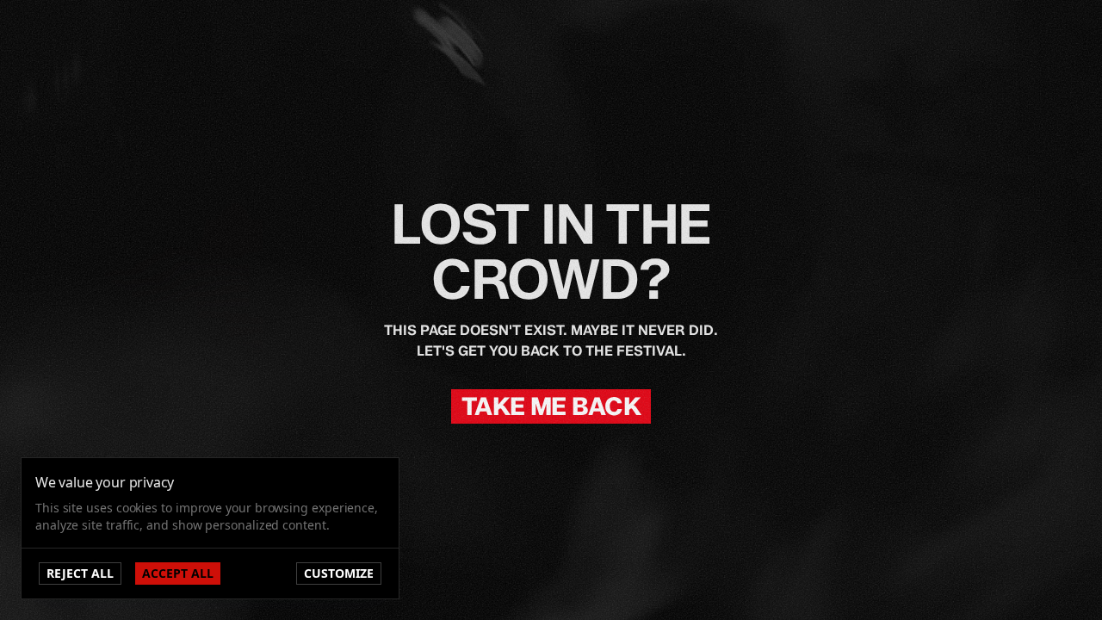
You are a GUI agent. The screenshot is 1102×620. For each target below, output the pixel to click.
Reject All (80, 573)
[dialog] (210, 528)
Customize (339, 573)
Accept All (178, 573)
